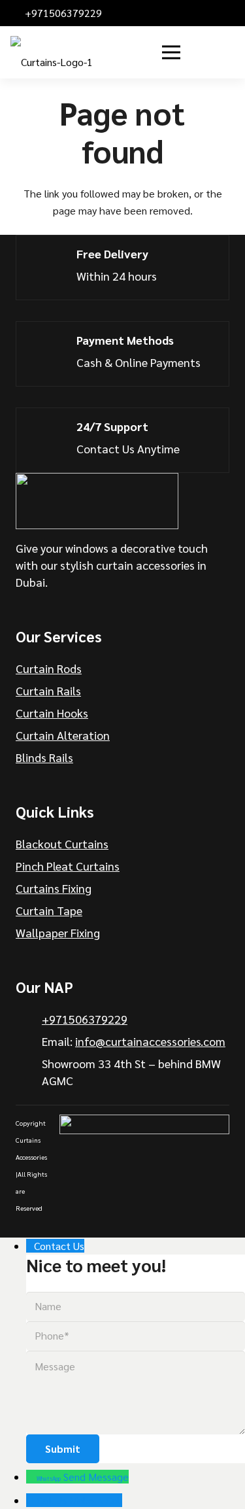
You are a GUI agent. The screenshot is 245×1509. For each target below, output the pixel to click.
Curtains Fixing (53, 887)
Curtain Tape (49, 910)
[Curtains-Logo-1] (51, 52)
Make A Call (95, 1500)
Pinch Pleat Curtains (68, 865)
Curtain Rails (48, 690)
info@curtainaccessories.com (150, 1041)
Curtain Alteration (63, 734)
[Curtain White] (97, 501)
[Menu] (171, 52)
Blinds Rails (44, 757)
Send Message (96, 1476)
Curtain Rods (49, 668)
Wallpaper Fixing (58, 932)
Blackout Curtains (62, 843)
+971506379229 (84, 1018)
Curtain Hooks (52, 712)
